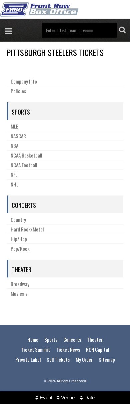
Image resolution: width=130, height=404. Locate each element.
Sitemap (107, 359)
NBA (14, 145)
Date (89, 397)
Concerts (24, 205)
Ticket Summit (35, 349)
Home (32, 339)
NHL (14, 184)
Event (45, 397)
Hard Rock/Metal (27, 229)
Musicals (19, 293)
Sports (21, 112)
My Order (84, 359)
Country (18, 219)
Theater (21, 269)
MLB (15, 126)
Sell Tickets (58, 359)
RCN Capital (97, 349)
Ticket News (68, 349)
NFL (14, 174)
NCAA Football (24, 165)
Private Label (28, 359)
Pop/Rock (20, 248)
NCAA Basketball (26, 155)
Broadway (20, 283)
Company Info (24, 81)
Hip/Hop (19, 238)
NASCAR (18, 136)
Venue (67, 397)
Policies (18, 91)
